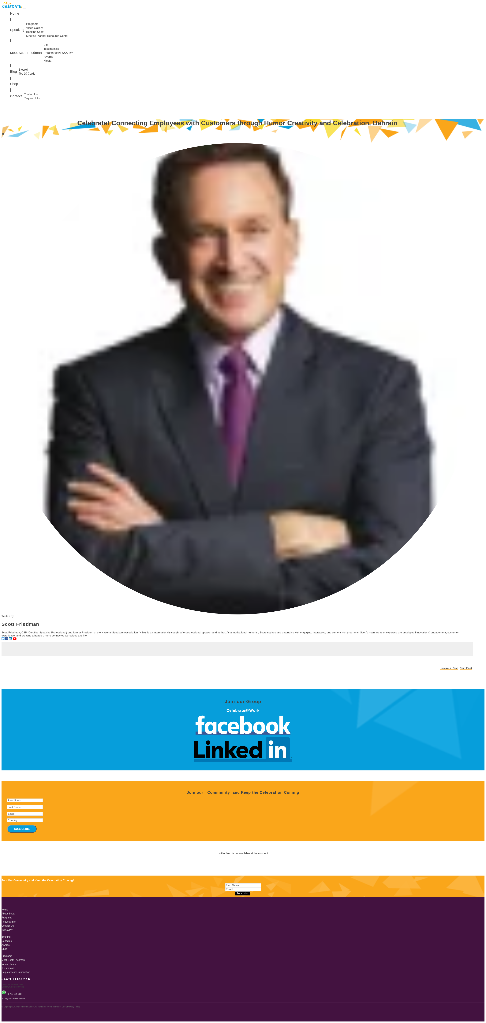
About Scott (8, 913)
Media (47, 60)
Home (14, 13)
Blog (13, 71)
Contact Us (31, 94)
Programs (32, 23)
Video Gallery (34, 27)
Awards (48, 56)
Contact (16, 96)
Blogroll (23, 69)
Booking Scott (34, 31)
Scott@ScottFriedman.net (13, 998)
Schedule (7, 941)
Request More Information (16, 972)
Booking (6, 937)
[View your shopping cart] (483, 106)
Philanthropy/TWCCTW (58, 52)
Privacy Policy (73, 1007)
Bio (46, 44)
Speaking (17, 30)
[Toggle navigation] (24, 8)
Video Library (9, 964)
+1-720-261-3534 (15, 994)
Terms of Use (59, 1007)
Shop (14, 84)
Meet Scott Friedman (26, 53)
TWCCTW (7, 930)
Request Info (31, 98)
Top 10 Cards (27, 73)
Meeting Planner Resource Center (47, 35)
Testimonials (51, 48)
